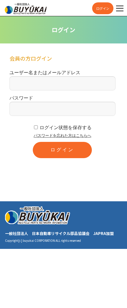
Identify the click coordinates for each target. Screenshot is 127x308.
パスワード (21, 97)
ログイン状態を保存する (66, 127)
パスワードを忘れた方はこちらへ (62, 135)
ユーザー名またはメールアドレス (44, 72)
